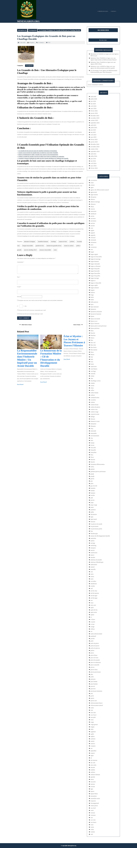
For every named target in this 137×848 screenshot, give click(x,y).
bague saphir (94, 285)
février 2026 (94, 111)
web (92, 834)
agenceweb (94, 192)
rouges (92, 727)
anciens (93, 223)
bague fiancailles (95, 273)
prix (92, 693)
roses (92, 719)
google (92, 476)
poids (92, 677)
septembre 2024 (95, 151)
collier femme (94, 392)
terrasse (93, 786)
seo (91, 748)
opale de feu (94, 610)
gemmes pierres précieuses (98, 471)
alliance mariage (95, 202)
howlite (93, 495)
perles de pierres (95, 648)
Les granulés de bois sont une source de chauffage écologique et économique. (37, 150)
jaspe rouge (94, 505)
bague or (93, 280)
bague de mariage (95, 259)
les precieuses (94, 526)
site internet (94, 760)
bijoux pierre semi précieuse (98, 326)
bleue (92, 352)
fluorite (93, 462)
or (91, 617)
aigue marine (94, 194)
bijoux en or (94, 321)
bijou (92, 304)
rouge (92, 722)
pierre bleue (94, 655)
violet (92, 829)
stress (92, 779)
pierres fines (94, 669)
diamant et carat (95, 421)
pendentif (93, 636)
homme (93, 490)
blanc (92, 330)
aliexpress (93, 197)
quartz (92, 698)
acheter (93, 185)
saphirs (93, 736)
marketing (93, 545)
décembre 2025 (95, 115)
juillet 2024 (94, 156)
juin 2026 (93, 101)
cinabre (93, 383)
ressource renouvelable (45, 250)
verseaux (93, 815)
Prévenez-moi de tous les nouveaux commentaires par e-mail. (32, 310)
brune (92, 364)
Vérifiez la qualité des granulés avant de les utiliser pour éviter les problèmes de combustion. (41, 156)
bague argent (94, 254)
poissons (93, 679)
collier (92, 390)
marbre (93, 540)
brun (92, 361)
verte (92, 824)
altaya (92, 206)
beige (92, 295)
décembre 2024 (95, 144)
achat (92, 182)
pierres (92, 667)
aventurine (94, 247)
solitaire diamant (95, 774)
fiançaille (93, 450)
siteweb (93, 767)
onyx (92, 603)
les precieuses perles (96, 529)
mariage (93, 543)
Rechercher (103, 30)
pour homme (94, 684)
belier (92, 297)
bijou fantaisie (95, 307)
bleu (92, 340)
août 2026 (93, 96)
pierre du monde (95, 660)
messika (93, 557)
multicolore (94, 564)
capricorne (94, 366)
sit (91, 758)
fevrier (92, 445)
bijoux (92, 316)
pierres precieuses (96, 672)
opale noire (94, 612)
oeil (92, 588)
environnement (95, 435)
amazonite (93, 211)
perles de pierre (95, 645)
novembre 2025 (95, 118)
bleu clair (93, 345)
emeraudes (94, 433)
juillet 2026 (94, 99)
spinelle (93, 777)
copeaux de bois (63, 241)
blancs (92, 338)
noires (92, 576)
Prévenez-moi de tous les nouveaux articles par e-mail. (30, 313)
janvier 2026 (94, 113)
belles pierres (94, 302)
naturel (93, 567)
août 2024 (93, 154)
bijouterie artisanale (96, 311)
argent (92, 230)
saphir (92, 734)
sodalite (93, 770)
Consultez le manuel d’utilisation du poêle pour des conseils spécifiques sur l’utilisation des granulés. (43, 158)
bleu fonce (93, 347)
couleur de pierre (95, 407)
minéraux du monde (96, 560)
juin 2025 (93, 130)
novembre (93, 581)
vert (92, 817)
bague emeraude (95, 264)
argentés (93, 235)
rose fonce (93, 715)
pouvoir (93, 686)
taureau (93, 784)
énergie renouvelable (27, 245)
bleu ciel (93, 342)
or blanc (93, 619)
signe (92, 755)
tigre (92, 789)
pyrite (92, 696)
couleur (93, 402)
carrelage (93, 371)
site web (93, 762)
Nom (18, 277)
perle (92, 641)
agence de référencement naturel (100, 190)
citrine (92, 385)
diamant (93, 419)
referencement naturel (97, 705)
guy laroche (94, 486)
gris (92, 481)
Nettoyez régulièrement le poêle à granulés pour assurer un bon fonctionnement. (38, 154)
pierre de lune (94, 657)
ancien (92, 216)
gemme (93, 469)
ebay (92, 428)
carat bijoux (94, 369)
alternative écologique (29, 241)
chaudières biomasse (43, 241)
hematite (93, 488)
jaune (92, 507)
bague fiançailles (95, 276)
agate (92, 187)
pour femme (94, 681)
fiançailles (93, 452)
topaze (92, 791)
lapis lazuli (94, 519)
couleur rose (94, 409)
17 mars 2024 (22, 42)
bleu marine (94, 350)
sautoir (92, 741)
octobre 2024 (94, 149)
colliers (93, 395)
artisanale (93, 240)
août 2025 (93, 125)
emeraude (93, 431)
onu (92, 600)
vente (92, 810)
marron (93, 550)
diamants (93, 426)
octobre (93, 586)
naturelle (93, 569)
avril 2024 (93, 163)
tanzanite (93, 782)
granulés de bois (40, 245)
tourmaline (94, 796)
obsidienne (94, 583)
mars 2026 (93, 108)
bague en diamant (95, 266)
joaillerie (93, 509)
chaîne (92, 376)
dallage (93, 416)
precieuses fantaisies (96, 691)
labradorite (94, 514)
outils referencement (96, 634)
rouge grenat (94, 724)
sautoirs (93, 743)
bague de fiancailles (96, 256)
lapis (92, 517)
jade (92, 498)
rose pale (93, 717)
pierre (92, 653)
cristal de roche (95, 414)
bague (92, 252)
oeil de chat (94, 591)
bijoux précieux (95, 328)
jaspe (92, 502)
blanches (93, 335)
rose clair (93, 712)
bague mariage (95, 278)
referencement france (97, 703)
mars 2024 (93, 166)
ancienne (93, 218)
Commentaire (20, 262)
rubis (92, 729)
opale (92, 607)
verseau (93, 813)
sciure (55, 250)
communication (95, 397)
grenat (92, 478)
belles (92, 299)
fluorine (93, 459)
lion (92, 531)
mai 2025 (93, 132)
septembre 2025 (95, 123)
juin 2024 (93, 158)
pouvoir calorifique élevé (30, 250)
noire (92, 574)
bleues (92, 354)
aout (92, 228)
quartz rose (94, 700)
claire (92, 388)
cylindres (72, 241)
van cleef (93, 808)
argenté (93, 233)
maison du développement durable (100, 536)
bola (92, 359)
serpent (93, 753)
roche (92, 708)
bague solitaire (95, 287)
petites (92, 650)
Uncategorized (33, 30)
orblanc (93, 629)
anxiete (93, 225)
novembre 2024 (95, 146)
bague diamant (95, 261)
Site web (19, 296)
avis (92, 249)
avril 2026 (93, 106)
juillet (92, 512)
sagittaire (93, 731)
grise (92, 483)
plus (92, 674)
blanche (93, 333)
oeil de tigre (94, 595)
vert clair (93, 820)
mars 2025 (93, 137)
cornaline (93, 400)
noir (92, 571)
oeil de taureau (95, 593)
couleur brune (94, 404)
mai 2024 (93, 161)
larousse (93, 521)
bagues (93, 290)
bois (92, 357)
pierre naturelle (95, 665)
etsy (92, 438)
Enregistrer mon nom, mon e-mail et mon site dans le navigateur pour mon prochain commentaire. (40, 300)
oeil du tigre (94, 598)
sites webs (93, 765)
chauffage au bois (96, 381)
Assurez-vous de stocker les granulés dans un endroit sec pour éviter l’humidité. (38, 152)
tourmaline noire (95, 798)
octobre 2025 (94, 120)
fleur (92, 455)
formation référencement (97, 464)
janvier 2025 (94, 142)
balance (93, 292)
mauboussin (94, 552)
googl (92, 474)
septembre (93, 750)
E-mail (19, 286)
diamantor (93, 424)
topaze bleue (94, 793)
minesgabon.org (28, 21)
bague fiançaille (95, 268)
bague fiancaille (95, 271)
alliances (93, 204)
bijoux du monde (95, 319)
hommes (93, 493)
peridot (93, 638)
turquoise (93, 801)
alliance (93, 199)
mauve (92, 555)
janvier (93, 500)
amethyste (93, 213)
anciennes (93, 221)
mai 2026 (93, 103)
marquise (93, 548)
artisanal (93, 237)
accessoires (94, 180)
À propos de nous (103, 11)
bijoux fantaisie (95, 323)
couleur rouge (94, 412)
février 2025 (94, 139)
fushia (92, 466)
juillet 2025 (94, 127)
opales (92, 614)
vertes (92, 827)
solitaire (93, 772)
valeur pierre (94, 805)
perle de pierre (95, 643)
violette (93, 832)
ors (91, 631)
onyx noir (93, 605)
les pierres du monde (96, 524)
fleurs (92, 457)
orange (92, 626)
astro (92, 245)
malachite (93, 538)
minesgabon (31, 42)
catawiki (93, 373)
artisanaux (93, 242)
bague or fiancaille (96, 283)
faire (92, 440)
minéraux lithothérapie (97, 562)
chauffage (53, 241)
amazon (93, 209)
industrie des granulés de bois (54, 245)
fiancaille (93, 447)
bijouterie (93, 309)
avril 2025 (93, 134)
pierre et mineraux (96, 662)
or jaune (93, 622)
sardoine (93, 739)
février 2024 (94, 168)
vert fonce (93, 822)
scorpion (93, 746)
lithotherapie (94, 533)
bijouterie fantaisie (96, 314)
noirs (92, 579)
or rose (92, 624)
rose (92, 710)
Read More (20, 384)
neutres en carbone (68, 245)
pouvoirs (93, 688)
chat (92, 378)
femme (92, 443)
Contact (113, 11)
